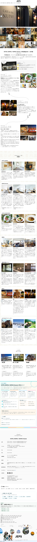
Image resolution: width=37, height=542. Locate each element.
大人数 (17, 488)
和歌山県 (7, 521)
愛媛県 (14, 515)
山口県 (4, 515)
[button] (2, 169)
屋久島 (11, 516)
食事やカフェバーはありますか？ (6, 422)
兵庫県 (5, 521)
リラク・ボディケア (3, 526)
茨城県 (16, 522)
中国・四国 (2, 515)
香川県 (16, 515)
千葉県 (3, 522)
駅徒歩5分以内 (32, 488)
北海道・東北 (9, 496)
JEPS (16, 540)
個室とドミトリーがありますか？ (6, 418)
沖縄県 (1, 520)
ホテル (16, 496)
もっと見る (18, 49)
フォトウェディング (20, 525)
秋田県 (15, 517)
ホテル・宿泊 (22, 496)
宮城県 (7, 517)
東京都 (7, 522)
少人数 (24, 488)
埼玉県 (5, 522)
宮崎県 (9, 516)
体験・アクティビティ (20, 526)
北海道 (4, 496)
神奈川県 (11, 522)
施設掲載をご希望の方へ (2, 541)
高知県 (19, 515)
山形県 (9, 517)
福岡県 (16, 516)
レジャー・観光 (11, 526)
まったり (13, 488)
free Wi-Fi (3, 488)
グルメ (1, 525)
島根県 (8, 515)
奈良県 (11, 521)
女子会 (20, 488)
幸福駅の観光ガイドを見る (5, 510)
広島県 (10, 515)
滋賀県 (13, 521)
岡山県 (6, 515)
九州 (1, 516)
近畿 (1, 521)
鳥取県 (21, 515)
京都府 (3, 521)
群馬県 (13, 522)
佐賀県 (3, 516)
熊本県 (13, 516)
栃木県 (9, 522)
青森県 (17, 517)
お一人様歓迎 (8, 488)
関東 (1, 522)
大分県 (5, 516)
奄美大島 (7, 516)
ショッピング (11, 525)
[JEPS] (18, 536)
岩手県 (11, 517)
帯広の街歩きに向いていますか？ (6, 424)
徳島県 (12, 515)
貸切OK (27, 488)
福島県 (13, 517)
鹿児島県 (20, 516)
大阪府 (9, 521)
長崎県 (18, 516)
